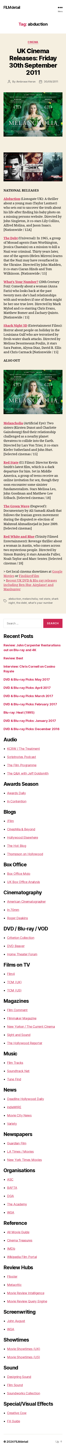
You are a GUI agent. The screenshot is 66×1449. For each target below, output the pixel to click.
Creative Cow (17, 1413)
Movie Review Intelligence (25, 1293)
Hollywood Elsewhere (22, 837)
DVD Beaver (15, 946)
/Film (10, 821)
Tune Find (14, 1079)
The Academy (17, 1204)
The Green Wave (16, 506)
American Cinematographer (26, 901)
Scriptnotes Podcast (21, 757)
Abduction (12, 199)
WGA (10, 1212)
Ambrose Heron (26, 81)
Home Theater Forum (22, 954)
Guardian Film (16, 1143)
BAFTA (12, 1188)
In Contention (16, 801)
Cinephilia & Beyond (21, 829)
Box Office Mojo (18, 873)
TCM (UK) (14, 982)
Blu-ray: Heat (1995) (19, 712)
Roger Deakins (17, 918)
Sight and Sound (18, 1035)
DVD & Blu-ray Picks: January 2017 (30, 721)
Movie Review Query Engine (27, 1301)
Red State (11, 463)
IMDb (11, 1248)
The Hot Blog (16, 846)
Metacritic (14, 1285)
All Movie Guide (18, 1232)
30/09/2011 (51, 81)
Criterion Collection (20, 938)
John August (16, 1321)
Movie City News (19, 1115)
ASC (10, 1179)
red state (44, 598)
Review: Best (13, 658)
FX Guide (13, 1421)
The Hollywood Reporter (24, 1043)
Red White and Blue (19, 537)
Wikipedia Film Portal (22, 1257)
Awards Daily (16, 793)
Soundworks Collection (23, 1393)
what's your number (40, 602)
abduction (14, 598)
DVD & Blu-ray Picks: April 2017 (27, 688)
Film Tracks (15, 1063)
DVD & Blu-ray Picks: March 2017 (28, 696)
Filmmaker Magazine (21, 1018)
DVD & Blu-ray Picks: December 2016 (31, 729)
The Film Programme (21, 765)
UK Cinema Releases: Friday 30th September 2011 (33, 61)
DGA (10, 1196)
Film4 (11, 974)
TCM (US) (14, 990)
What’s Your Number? (21, 282)
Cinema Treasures (19, 1240)
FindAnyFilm (29, 576)
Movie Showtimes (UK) (23, 1349)
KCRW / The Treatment (23, 748)
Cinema (33, 42)
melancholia (29, 598)
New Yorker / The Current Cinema (31, 1026)
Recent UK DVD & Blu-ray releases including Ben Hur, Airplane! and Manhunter (30, 585)
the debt (21, 602)
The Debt (11, 238)
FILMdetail (12, 7)
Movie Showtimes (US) (23, 1357)
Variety (12, 1123)
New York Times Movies (24, 1160)
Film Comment (17, 1010)
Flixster (12, 1276)
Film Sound (15, 1385)
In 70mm (13, 910)
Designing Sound (19, 1377)
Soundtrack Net (18, 1071)
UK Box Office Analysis (23, 882)
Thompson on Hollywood (25, 854)
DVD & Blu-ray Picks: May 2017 (27, 679)
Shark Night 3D (15, 326)
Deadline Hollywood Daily (25, 1099)
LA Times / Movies (20, 1151)
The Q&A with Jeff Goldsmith (28, 773)
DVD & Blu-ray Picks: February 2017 (30, 704)
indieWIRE (14, 1107)
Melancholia (13, 423)
